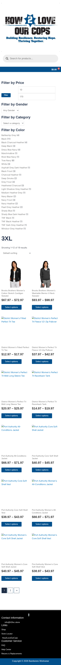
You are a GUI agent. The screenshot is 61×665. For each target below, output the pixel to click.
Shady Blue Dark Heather (13, 214)
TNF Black (6, 218)
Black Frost (6, 171)
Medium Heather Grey (11, 192)
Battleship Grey (8, 135)
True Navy (6, 160)
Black (4, 139)
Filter (6, 95)
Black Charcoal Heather (12, 142)
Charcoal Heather (9, 175)
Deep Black (6, 146)
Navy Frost (6, 200)
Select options (11, 307)
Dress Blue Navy (9, 149)
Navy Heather (8, 203)
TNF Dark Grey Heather (12, 225)
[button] (2, 69)
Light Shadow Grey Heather (14, 189)
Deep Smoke (7, 178)
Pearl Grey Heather (10, 207)
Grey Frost (6, 182)
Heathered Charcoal (11, 185)
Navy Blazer (7, 196)
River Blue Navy (8, 157)
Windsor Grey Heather (12, 228)
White (4, 164)
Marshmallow (7, 153)
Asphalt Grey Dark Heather (14, 167)
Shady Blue (6, 210)
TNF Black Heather (10, 221)
